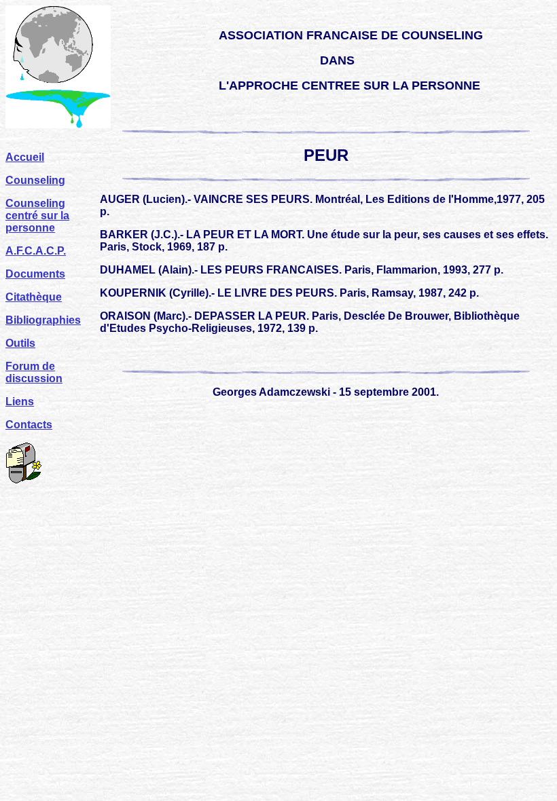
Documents (35, 274)
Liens (19, 401)
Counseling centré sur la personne (37, 216)
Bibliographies (43, 320)
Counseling (35, 180)
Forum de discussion (33, 372)
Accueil (24, 157)
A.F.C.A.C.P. (35, 251)
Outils (20, 343)
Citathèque (33, 297)
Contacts (28, 424)
